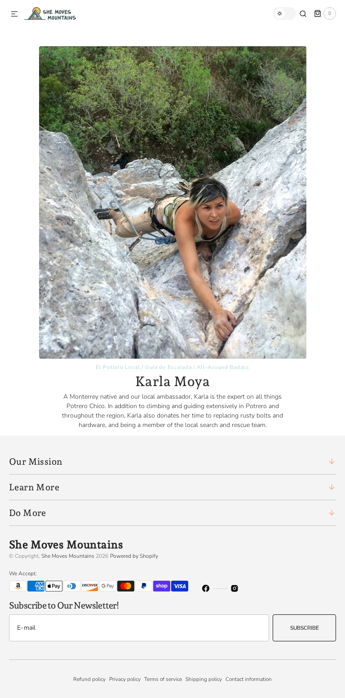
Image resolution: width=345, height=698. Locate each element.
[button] (14, 14)
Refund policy (89, 679)
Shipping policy (204, 679)
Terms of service (163, 679)
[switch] (284, 13)
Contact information (249, 679)
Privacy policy (125, 679)
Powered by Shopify (134, 556)
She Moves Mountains (67, 556)
